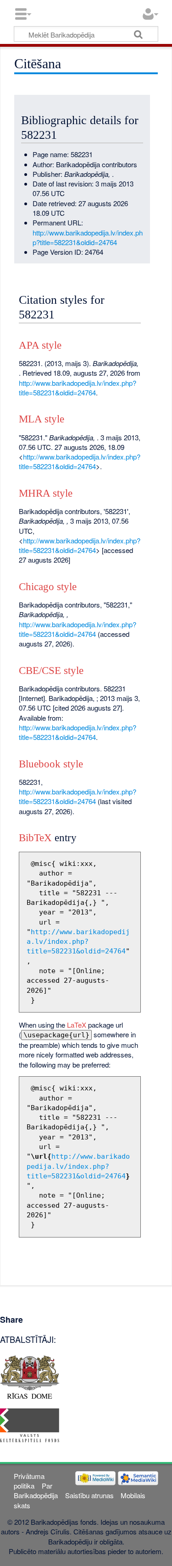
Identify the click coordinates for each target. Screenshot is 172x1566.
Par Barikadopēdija (36, 1490)
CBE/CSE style (51, 670)
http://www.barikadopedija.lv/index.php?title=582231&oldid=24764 (88, 237)
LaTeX (76, 1024)
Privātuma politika (29, 1480)
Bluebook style (51, 764)
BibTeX (35, 837)
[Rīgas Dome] (29, 1375)
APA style (40, 345)
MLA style (41, 419)
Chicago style (48, 586)
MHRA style (45, 493)
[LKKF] (29, 1424)
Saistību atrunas (89, 1495)
